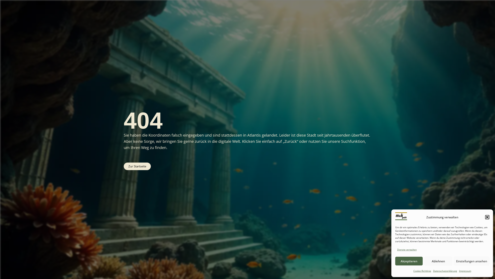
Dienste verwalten (407, 249)
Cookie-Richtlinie (422, 271)
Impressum (465, 271)
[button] (487, 217)
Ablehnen (438, 261)
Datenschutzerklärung (445, 271)
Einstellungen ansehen (471, 261)
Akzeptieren (409, 261)
